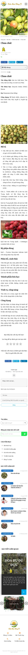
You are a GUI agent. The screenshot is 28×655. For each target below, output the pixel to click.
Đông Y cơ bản (8, 459)
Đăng (14, 405)
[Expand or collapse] (25, 67)
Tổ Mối (13, 536)
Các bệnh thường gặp (10, 449)
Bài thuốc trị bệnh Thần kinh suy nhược (18, 512)
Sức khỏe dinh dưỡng (9, 452)
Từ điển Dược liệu (8, 456)
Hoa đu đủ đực (15, 473)
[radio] (7, 345)
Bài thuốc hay (7, 445)
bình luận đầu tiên (18, 371)
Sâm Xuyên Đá (15, 524)
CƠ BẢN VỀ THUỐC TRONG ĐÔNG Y (17, 486)
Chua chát (6, 43)
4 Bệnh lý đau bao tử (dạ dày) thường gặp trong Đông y (18, 500)
